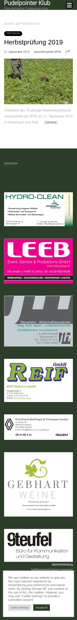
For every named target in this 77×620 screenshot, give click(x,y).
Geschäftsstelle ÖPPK (47, 51)
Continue (51, 122)
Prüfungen (13, 33)
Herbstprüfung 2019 (33, 42)
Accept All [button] (41, 607)
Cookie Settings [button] (20, 607)
